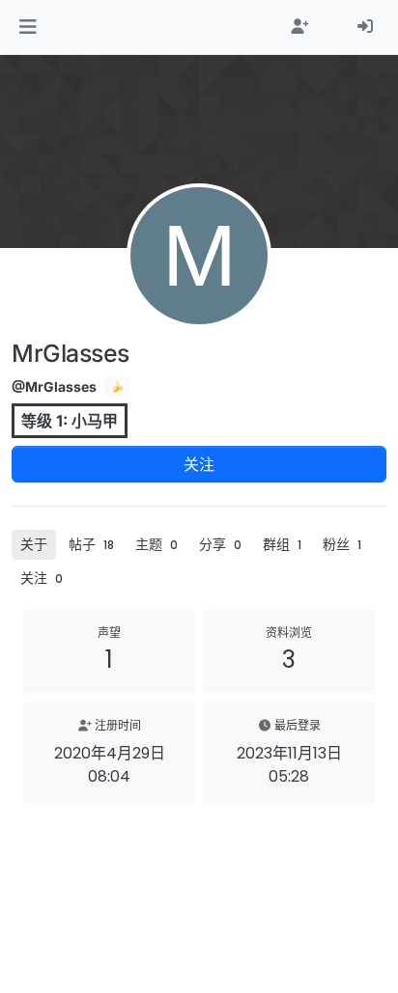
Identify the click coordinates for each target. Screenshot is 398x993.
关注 (199, 464)
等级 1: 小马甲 (69, 420)
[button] (27, 27)
